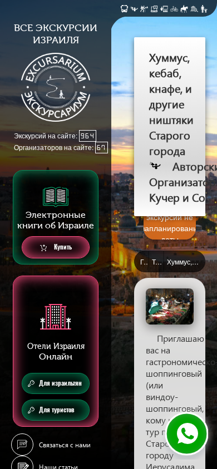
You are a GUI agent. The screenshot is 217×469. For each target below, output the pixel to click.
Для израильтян (60, 383)
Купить (62, 247)
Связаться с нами (65, 445)
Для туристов (57, 410)
